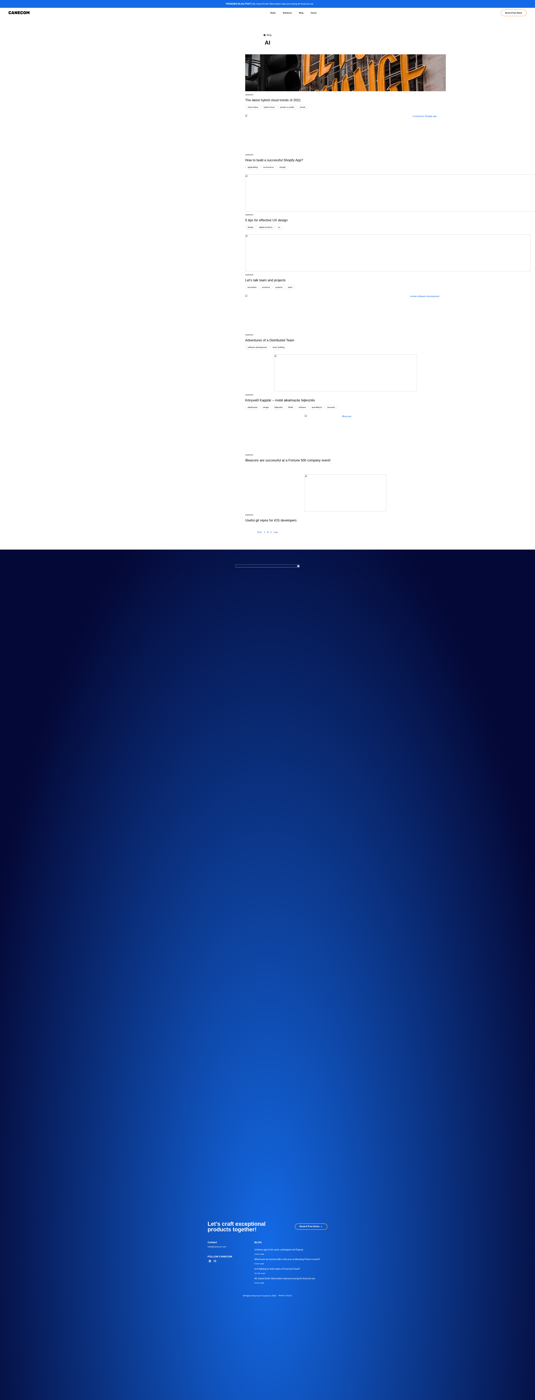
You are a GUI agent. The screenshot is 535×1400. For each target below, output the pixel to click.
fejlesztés (278, 407)
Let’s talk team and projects (265, 280)
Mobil (290, 407)
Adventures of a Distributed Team (269, 340)
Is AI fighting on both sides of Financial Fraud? (277, 1269)
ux (279, 227)
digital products (265, 227)
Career (314, 13)
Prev (259, 532)
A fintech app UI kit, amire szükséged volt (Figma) (278, 1249)
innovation (252, 287)
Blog (301, 13)
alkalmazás (252, 407)
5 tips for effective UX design (266, 220)
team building (278, 347)
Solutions (287, 13)
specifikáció (317, 407)
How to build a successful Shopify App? (274, 160)
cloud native (253, 107)
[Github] (215, 1261)
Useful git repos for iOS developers (271, 520)
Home (273, 13)
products (266, 287)
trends (302, 107)
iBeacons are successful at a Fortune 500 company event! (288, 460)
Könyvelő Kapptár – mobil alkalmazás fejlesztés (280, 400)
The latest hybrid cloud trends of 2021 (273, 100)
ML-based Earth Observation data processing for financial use (283, 4)
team (290, 287)
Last (275, 532)
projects (278, 287)
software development (257, 347)
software (302, 407)
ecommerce (268, 167)
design (250, 227)
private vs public (287, 107)
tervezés (331, 407)
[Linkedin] (210, 1261)
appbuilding (253, 167)
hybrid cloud (269, 107)
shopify (282, 167)
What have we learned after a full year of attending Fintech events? (287, 1259)
